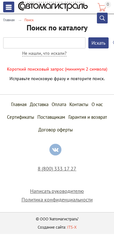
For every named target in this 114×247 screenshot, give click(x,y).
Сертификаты (20, 117)
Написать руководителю (57, 191)
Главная (9, 20)
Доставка (39, 104)
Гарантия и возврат (87, 117)
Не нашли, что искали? (44, 53)
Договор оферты (55, 130)
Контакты (78, 104)
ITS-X (72, 227)
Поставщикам (51, 117)
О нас (97, 104)
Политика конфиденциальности (57, 199)
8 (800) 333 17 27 (57, 168)
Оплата (59, 104)
